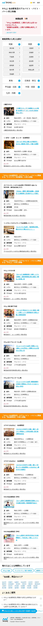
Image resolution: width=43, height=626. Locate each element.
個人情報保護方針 (19, 619)
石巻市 (10, 582)
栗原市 (30, 584)
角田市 (4, 584)
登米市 (24, 584)
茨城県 (12, 74)
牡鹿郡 (23, 586)
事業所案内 (18, 617)
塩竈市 (17, 582)
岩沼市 (18, 584)
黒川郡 (4, 587)
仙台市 (4, 582)
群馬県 (12, 65)
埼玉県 (12, 61)
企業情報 (12, 617)
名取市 (37, 582)
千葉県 (12, 57)
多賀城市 (11, 584)
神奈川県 (12, 52)
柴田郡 (10, 587)
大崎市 (4, 586)
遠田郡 (17, 587)
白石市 (30, 582)
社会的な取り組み (26, 617)
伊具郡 (17, 586)
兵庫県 (31, 57)
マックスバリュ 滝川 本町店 (23, 570)
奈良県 (31, 61)
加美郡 (35, 586)
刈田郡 (29, 586)
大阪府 (31, 48)
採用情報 (34, 617)
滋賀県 (31, 65)
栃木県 (12, 70)
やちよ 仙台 (6, 570)
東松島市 (37, 584)
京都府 (31, 52)
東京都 (12, 48)
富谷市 (10, 586)
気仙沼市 (23, 582)
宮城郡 (23, 587)
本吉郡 (29, 587)
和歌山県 (31, 70)
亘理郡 (35, 587)
